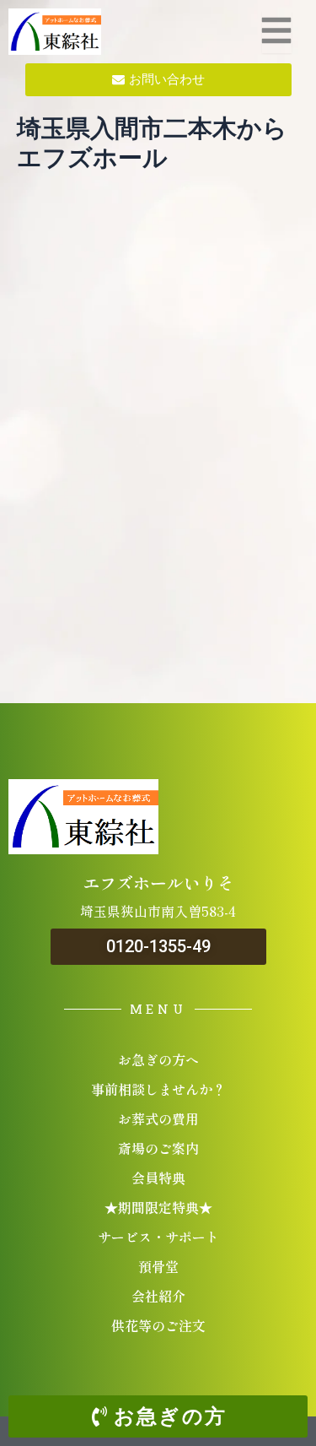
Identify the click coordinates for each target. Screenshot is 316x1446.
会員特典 (158, 1177)
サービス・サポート (158, 1237)
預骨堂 (158, 1266)
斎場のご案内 (158, 1148)
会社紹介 (158, 1296)
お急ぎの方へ (158, 1059)
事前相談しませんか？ (158, 1089)
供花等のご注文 (158, 1325)
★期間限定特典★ (158, 1207)
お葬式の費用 (158, 1118)
